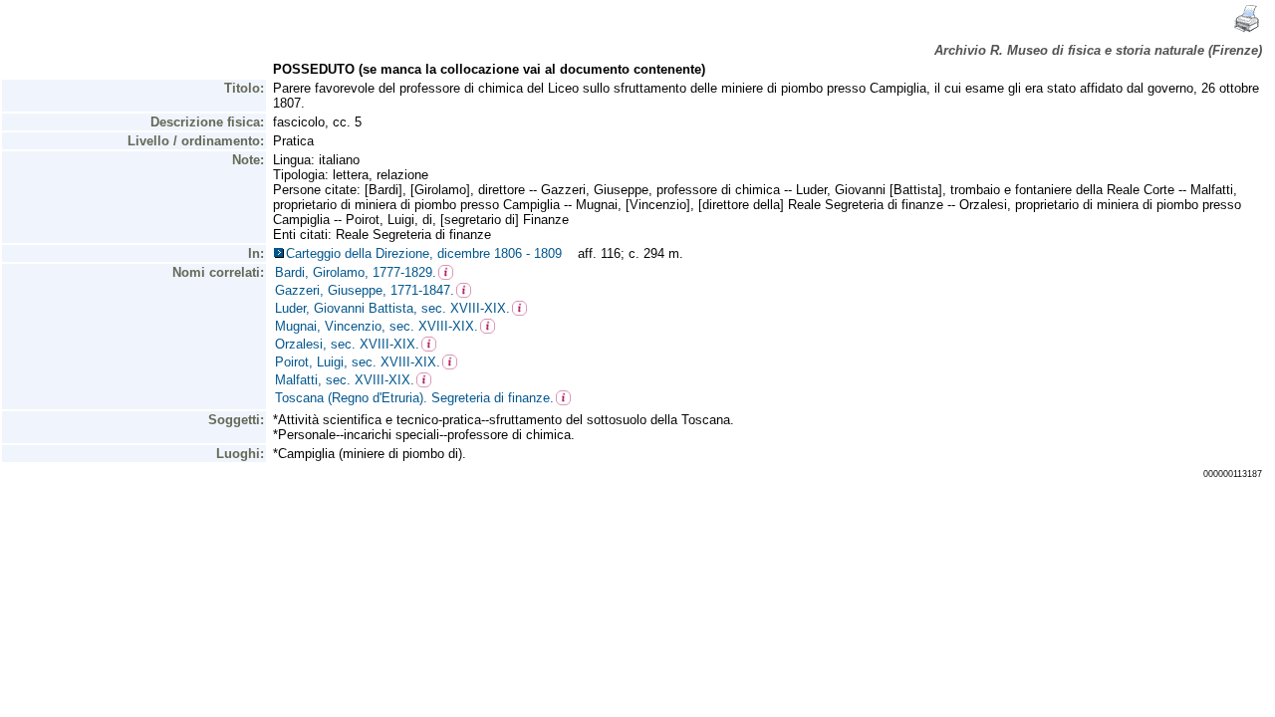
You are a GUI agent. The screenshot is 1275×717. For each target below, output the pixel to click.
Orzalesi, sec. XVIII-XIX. (347, 344)
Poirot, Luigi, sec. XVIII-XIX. (357, 362)
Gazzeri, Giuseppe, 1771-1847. (364, 290)
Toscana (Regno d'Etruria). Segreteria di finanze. (414, 397)
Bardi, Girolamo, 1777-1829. (355, 272)
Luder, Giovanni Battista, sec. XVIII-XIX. (392, 308)
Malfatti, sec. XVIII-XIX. (344, 379)
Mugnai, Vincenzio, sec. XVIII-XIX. (376, 326)
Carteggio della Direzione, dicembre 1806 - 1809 (428, 253)
